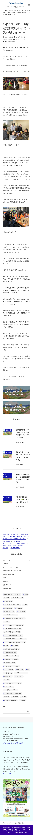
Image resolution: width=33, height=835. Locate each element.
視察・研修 (5, 585)
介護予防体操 (16, 541)
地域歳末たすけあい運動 (11, 659)
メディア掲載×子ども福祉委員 (12, 632)
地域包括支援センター (10, 652)
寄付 (28, 669)
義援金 (4, 578)
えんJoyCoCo (8, 601)
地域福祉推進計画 (8, 574)
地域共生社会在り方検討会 (11, 649)
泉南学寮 (6, 680)
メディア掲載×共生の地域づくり (12, 628)
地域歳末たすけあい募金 (11, 656)
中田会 (6, 645)
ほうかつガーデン (9, 611)
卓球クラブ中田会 (22, 536)
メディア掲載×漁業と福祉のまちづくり (14, 642)
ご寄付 (25, 604)
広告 (23, 823)
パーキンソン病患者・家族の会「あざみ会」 (14, 539)
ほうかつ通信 (21, 611)
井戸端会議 (15, 645)
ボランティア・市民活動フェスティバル (14, 618)
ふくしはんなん (7, 773)
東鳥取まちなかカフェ (21, 673)
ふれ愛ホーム (6, 564)
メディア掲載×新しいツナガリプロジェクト (15, 639)
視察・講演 (18, 823)
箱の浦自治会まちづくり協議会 (12, 693)
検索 (4, 706)
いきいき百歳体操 (18, 598)
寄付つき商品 (8, 673)
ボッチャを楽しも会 (22, 534)
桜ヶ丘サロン (19, 676)
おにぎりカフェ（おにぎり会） (12, 604)
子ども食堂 (20, 669)
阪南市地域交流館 (10, 41)
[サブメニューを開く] (29, 560)
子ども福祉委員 (15, 548)
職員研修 (5, 581)
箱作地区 (6, 697)
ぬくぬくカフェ (8, 608)
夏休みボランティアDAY (9, 545)
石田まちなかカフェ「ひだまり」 (12, 683)
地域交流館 (6, 534)
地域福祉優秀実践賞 (9, 662)
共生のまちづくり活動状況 (10, 571)
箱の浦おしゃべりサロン (10, 690)
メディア (20, 545)
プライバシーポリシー (8, 823)
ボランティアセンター (22, 39)
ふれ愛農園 (19, 608)
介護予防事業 (6, 541)
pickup (26, 594)
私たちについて (8, 686)
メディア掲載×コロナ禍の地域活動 (13, 625)
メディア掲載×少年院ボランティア (13, 635)
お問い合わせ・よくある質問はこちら (13, 743)
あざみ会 (6, 598)
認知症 (24, 697)
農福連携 (23, 700)
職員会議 (15, 697)
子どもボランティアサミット (11, 666)
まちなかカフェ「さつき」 (10, 615)
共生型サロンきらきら (9, 536)
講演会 (13, 534)
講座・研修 (5, 548)
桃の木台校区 (8, 676)
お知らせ (5, 560)
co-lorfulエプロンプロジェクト (12, 594)
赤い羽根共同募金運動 (10, 700)
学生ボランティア (21, 543)
